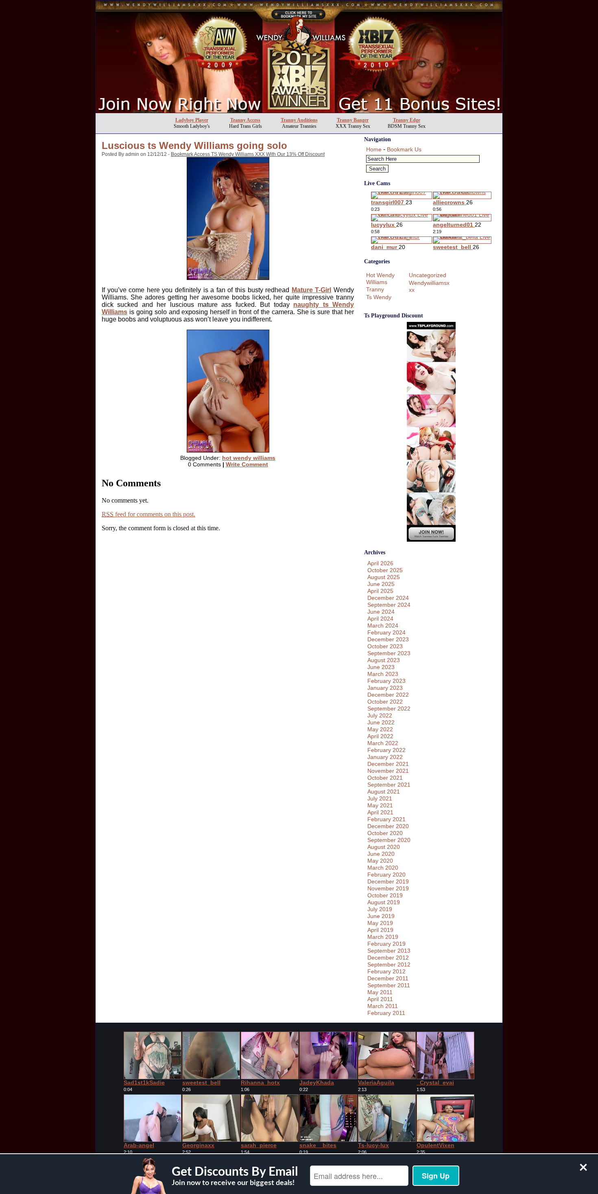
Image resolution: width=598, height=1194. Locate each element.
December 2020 (388, 826)
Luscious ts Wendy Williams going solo (194, 145)
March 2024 (382, 625)
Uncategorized (427, 275)
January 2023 (385, 687)
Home (374, 149)
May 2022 (380, 729)
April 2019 (380, 930)
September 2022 (388, 708)
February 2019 (386, 943)
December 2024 (388, 598)
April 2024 (380, 618)
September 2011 (388, 985)
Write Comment (247, 464)
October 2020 (385, 833)
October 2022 (385, 701)
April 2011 (380, 999)
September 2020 (388, 840)
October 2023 (385, 646)
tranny (375, 289)
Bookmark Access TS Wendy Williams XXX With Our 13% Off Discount (248, 154)
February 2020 (386, 874)
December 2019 (388, 881)
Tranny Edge (406, 120)
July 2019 (379, 909)
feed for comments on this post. (148, 514)
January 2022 (385, 757)
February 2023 (386, 681)
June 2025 (381, 584)
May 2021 (380, 805)
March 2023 (382, 674)
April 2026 (380, 563)
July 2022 (379, 715)
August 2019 (383, 902)
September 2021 (388, 784)
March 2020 (382, 867)
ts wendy (378, 297)
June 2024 (381, 611)
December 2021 (388, 764)
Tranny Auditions (299, 120)
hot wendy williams (248, 458)
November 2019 (388, 888)
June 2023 (381, 667)
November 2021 (388, 771)
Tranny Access (245, 120)
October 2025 (385, 570)
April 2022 (380, 736)
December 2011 (387, 978)
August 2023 (383, 660)
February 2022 (386, 750)
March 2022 (382, 743)
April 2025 (380, 591)
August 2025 (383, 577)
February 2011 (386, 1013)
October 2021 (385, 777)
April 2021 (380, 812)
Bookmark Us (404, 149)
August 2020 (383, 847)
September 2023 (388, 653)
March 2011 (382, 1006)
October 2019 (385, 895)
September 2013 (388, 950)
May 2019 (380, 923)
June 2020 (381, 854)
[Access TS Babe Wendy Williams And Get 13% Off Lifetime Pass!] (299, 110)
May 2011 (380, 992)
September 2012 (388, 964)
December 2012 (388, 957)
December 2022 (388, 694)
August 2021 (383, 791)
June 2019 (381, 916)
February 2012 (386, 971)
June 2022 (381, 722)
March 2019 (382, 937)
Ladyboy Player (191, 120)
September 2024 (388, 604)
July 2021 (379, 798)
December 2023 (388, 639)
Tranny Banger (353, 120)
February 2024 (386, 632)
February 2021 (386, 819)
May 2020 (380, 860)
